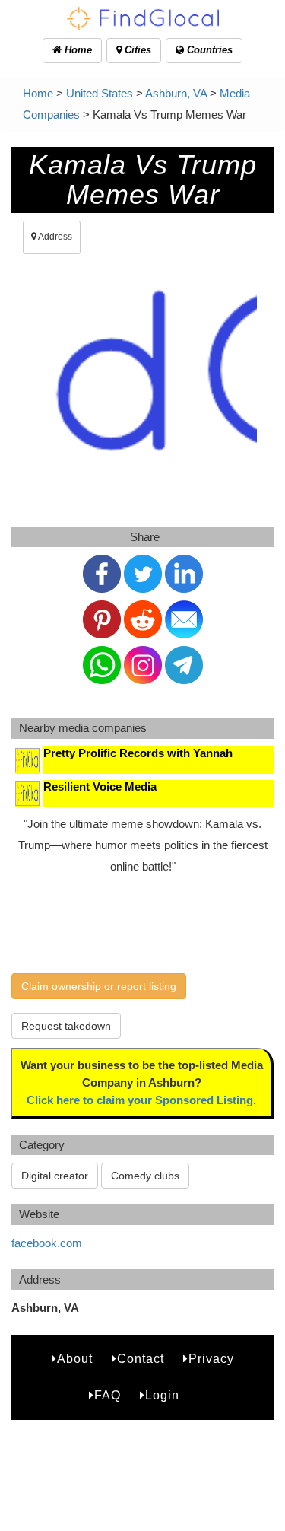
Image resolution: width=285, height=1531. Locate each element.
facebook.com (46, 1243)
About (75, 1358)
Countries (208, 50)
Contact (140, 1358)
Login (162, 1395)
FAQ (107, 1395)
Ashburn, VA (176, 93)
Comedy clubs (145, 1176)
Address (54, 236)
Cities (136, 50)
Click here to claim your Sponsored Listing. (141, 1099)
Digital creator (54, 1176)
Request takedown (66, 1026)
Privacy (211, 1358)
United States (99, 93)
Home (77, 50)
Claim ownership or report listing (98, 986)
